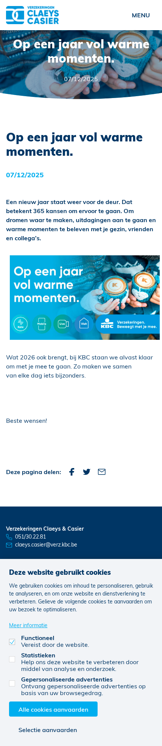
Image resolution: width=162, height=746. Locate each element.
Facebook (71, 471)
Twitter (86, 471)
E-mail (101, 471)
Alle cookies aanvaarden (53, 709)
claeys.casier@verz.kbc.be (46, 544)
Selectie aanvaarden (47, 730)
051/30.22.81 (30, 536)
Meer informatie (28, 625)
